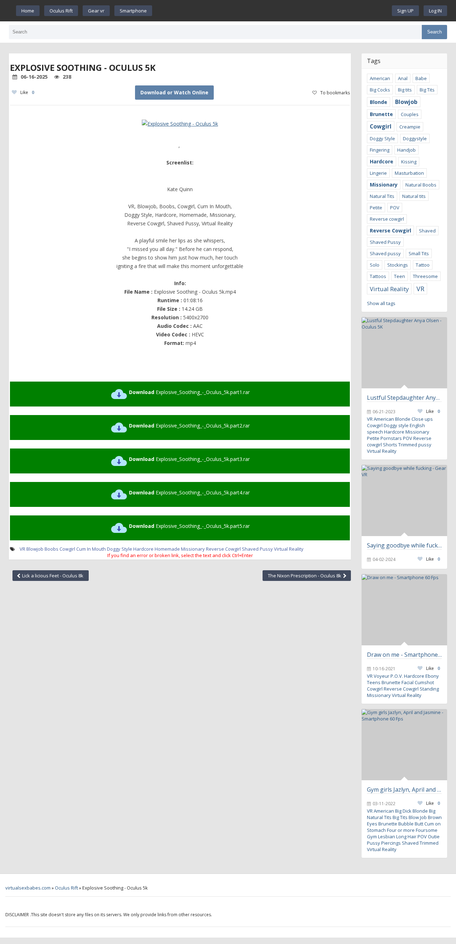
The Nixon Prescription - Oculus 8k (305, 575)
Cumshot (424, 682)
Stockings (397, 265)
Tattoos (378, 276)
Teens (373, 682)
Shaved (427, 230)
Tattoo (423, 265)
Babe (421, 78)
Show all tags (381, 303)
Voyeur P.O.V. (388, 676)
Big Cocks (380, 89)
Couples (410, 114)
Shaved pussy (385, 253)
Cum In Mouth (91, 549)
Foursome (426, 830)
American (380, 78)
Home (27, 10)
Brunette (381, 114)
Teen (399, 276)
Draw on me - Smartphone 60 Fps (404, 655)
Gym (372, 836)
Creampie (409, 127)
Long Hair (406, 836)
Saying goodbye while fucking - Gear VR (404, 545)
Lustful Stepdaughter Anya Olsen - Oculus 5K (404, 398)
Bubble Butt (410, 823)
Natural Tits (382, 196)
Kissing (408, 161)
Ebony (432, 676)
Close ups (422, 419)
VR (22, 549)
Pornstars (391, 438)
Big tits (405, 89)
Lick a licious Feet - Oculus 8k (52, 575)
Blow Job (418, 817)
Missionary (193, 549)
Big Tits (427, 89)
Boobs (51, 549)
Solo (374, 265)
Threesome (425, 276)
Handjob (406, 150)
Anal (403, 78)
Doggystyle (415, 138)
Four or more (401, 830)
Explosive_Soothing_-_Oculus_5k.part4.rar (189, 492)
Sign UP (405, 10)
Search (434, 32)
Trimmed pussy (414, 444)
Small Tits (419, 253)
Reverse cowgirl (387, 219)
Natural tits (414, 196)
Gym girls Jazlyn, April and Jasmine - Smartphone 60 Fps (404, 789)
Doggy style (396, 425)
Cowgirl (67, 549)
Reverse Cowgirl (223, 549)
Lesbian (386, 836)
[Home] (272, 10)
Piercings (391, 843)
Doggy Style (119, 549)
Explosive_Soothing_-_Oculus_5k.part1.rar (189, 392)
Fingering (379, 150)
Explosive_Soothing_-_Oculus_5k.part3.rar (189, 459)
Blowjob (34, 549)
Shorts (390, 444)
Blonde (378, 102)
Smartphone (133, 10)
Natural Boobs (420, 185)
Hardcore (143, 549)
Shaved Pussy (257, 549)
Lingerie (378, 173)
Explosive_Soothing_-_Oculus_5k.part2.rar (189, 425)
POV (394, 207)
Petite (376, 207)
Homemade (167, 549)
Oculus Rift (61, 10)
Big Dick (403, 811)
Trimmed (429, 843)
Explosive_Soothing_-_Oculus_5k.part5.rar (189, 526)
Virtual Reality (289, 549)
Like (27, 92)
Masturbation (409, 173)
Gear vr (96, 10)
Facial (407, 682)
